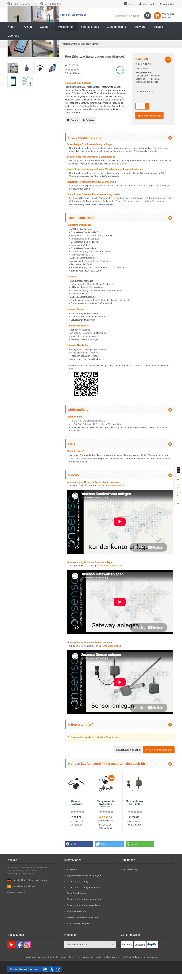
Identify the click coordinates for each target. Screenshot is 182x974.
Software (140, 26)
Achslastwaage (131, 869)
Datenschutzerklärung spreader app (84, 899)
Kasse (131, 4)
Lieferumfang (78, 409)
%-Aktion (26, 26)
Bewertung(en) (80, 724)
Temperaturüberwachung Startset (105, 804)
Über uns (13, 35)
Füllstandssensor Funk (134, 802)
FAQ (71, 444)
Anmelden (169, 4)
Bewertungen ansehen (128, 749)
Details (73, 120)
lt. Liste (154, 82)
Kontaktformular (17, 892)
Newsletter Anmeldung (24, 886)
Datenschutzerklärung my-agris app (84, 905)
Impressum (72, 869)
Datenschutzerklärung (77, 881)
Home (11, 26)
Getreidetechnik (117, 26)
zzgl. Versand (76, 824)
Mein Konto (149, 4)
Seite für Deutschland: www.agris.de (30, 880)
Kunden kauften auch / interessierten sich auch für (106, 763)
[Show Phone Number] (52, 969)
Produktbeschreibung (84, 137)
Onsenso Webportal (111, 485)
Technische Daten (81, 218)
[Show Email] (45, 969)
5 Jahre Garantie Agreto (78, 923)
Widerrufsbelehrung (76, 911)
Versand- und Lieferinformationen (83, 917)
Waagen (45, 26)
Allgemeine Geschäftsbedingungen (84, 875)
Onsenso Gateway (76, 802)
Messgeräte (65, 26)
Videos (89, 120)
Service (158, 26)
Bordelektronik (90, 26)
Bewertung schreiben (160, 749)
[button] (79, 844)
